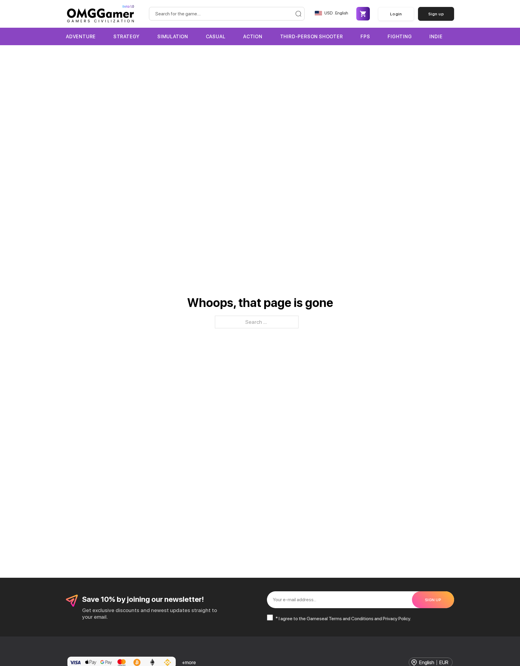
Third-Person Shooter (311, 36)
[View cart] (363, 14)
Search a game (298, 14)
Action (252, 36)
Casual (216, 36)
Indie (435, 36)
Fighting (400, 36)
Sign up (436, 13)
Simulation (172, 36)
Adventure (81, 36)
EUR (443, 662)
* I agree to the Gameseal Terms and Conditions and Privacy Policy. (343, 618)
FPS (365, 36)
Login (396, 13)
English (426, 662)
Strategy (126, 36)
